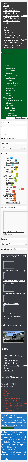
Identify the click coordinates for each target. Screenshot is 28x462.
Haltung (9, 93)
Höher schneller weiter (8, 138)
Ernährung (10, 88)
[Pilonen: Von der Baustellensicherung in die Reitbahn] (8, 311)
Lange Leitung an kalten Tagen (15, 270)
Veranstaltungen (12, 115)
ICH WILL (7, 65)
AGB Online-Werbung (12, 18)
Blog (5, 3)
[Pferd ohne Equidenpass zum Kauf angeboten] (8, 278)
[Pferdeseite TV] (7, 53)
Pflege (8, 95)
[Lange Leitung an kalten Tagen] (8, 268)
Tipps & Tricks (12, 83)
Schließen (5, 459)
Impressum (8, 8)
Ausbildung (10, 78)
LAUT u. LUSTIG (10, 75)
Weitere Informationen (15, 425)
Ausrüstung (10, 68)
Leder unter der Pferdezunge (14, 293)
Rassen (9, 73)
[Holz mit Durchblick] (8, 301)
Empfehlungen (11, 70)
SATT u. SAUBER (10, 85)
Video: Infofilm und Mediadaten (11, 21)
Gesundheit (10, 90)
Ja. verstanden (7, 428)
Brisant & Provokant (14, 100)
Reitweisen (10, 110)
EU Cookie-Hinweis (11, 10)
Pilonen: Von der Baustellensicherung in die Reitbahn (13, 316)
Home (6, 5)
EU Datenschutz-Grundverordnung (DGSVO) (15, 14)
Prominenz (10, 105)
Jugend (9, 80)
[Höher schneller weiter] (6, 132)
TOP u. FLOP (8, 98)
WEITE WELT (9, 108)
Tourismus (10, 113)
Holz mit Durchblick (11, 304)
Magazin (9, 103)
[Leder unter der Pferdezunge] (8, 291)
